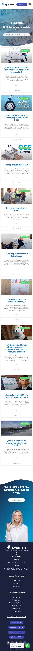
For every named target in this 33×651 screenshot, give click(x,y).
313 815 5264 (16, 600)
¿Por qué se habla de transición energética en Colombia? (16, 443)
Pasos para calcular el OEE (16, 165)
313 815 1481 (16, 580)
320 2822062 (16, 586)
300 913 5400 (16, 606)
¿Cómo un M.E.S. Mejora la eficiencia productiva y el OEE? (16, 118)
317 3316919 (16, 583)
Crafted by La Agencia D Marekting (16, 649)
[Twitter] (8, 643)
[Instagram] (20, 643)
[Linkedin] (24, 643)
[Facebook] (12, 643)
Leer (16, 85)
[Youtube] (16, 643)
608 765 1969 (16, 611)
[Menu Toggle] (29, 4)
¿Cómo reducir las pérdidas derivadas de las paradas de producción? (16, 70)
